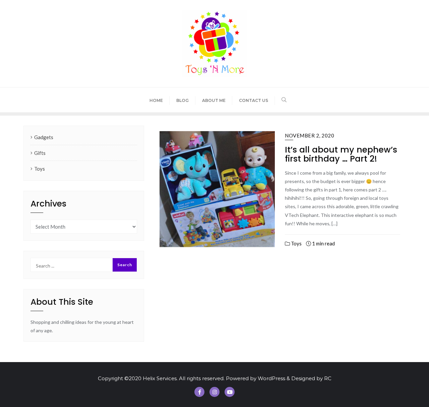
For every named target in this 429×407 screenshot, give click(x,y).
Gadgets (43, 137)
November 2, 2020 (309, 135)
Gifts (40, 153)
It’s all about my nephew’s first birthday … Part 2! (341, 154)
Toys (296, 243)
